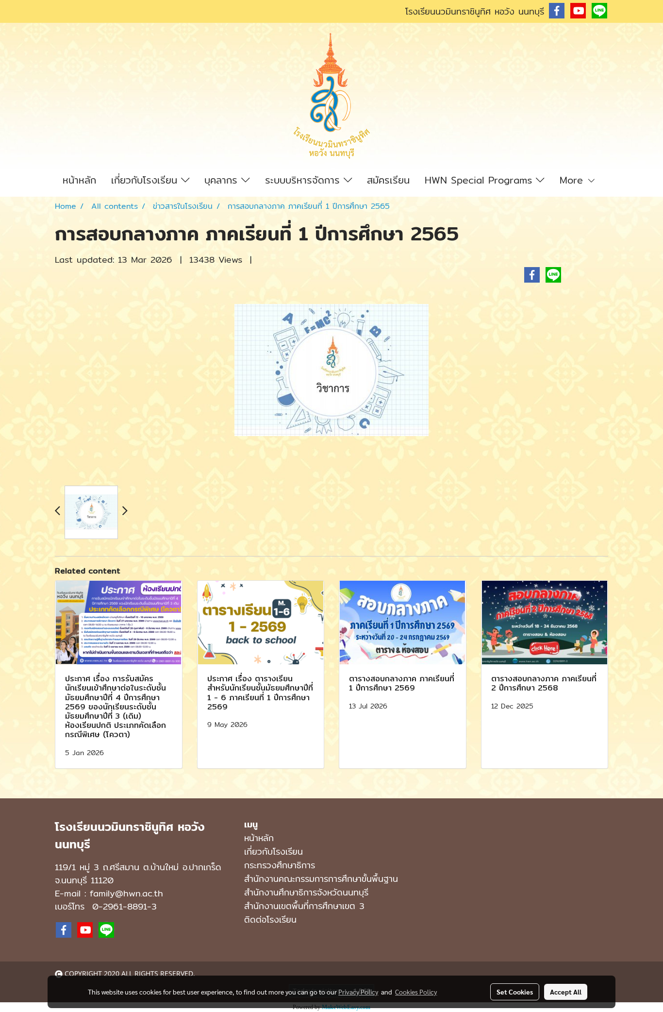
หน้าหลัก (79, 179)
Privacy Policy (358, 991)
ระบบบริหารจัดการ (304, 179)
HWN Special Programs (480, 179)
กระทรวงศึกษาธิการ (279, 865)
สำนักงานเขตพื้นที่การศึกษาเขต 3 (304, 906)
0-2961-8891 (119, 906)
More (573, 179)
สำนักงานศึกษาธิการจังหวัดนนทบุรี (306, 892)
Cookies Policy (416, 991)
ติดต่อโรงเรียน (270, 919)
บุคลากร (222, 179)
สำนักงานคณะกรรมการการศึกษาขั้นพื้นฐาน (321, 879)
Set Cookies (515, 991)
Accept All (565, 991)
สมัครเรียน (388, 179)
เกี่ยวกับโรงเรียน (146, 179)
